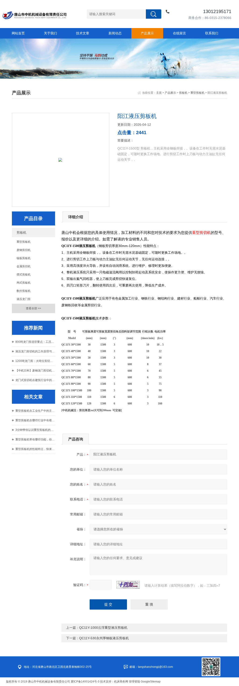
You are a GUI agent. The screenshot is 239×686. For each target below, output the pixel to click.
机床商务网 (121, 681)
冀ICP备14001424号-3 (85, 681)
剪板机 (183, 92)
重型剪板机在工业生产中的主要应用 (35, 410)
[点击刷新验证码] (128, 585)
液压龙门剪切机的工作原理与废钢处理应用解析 (35, 351)
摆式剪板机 (24, 274)
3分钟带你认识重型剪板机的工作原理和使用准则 (35, 430)
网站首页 (18, 33)
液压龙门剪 (24, 299)
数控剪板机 (24, 291)
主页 (159, 92)
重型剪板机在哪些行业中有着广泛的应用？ (35, 420)
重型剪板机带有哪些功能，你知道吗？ (35, 439)
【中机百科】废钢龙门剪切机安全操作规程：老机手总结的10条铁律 (35, 370)
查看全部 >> (33, 308)
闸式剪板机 (24, 282)
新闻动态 (115, 33)
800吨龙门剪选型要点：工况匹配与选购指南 (35, 341)
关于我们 (50, 33)
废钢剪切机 (24, 250)
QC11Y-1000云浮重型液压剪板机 (103, 627)
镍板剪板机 (24, 258)
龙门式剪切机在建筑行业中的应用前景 (35, 380)
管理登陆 (134, 681)
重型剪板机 (197, 92)
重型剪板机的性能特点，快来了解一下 (35, 449)
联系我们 (211, 33)
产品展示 (147, 33)
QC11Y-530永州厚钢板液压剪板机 (104, 638)
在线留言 (179, 33)
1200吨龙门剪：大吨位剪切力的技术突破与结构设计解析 (35, 361)
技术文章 (82, 33)
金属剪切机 (24, 266)
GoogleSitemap (151, 681)
